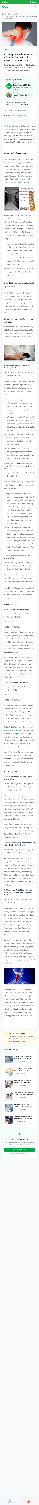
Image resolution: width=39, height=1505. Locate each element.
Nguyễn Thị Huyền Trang (22, 95)
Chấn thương (26, 862)
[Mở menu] (35, 7)
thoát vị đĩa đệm (14, 960)
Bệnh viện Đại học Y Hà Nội (14, 734)
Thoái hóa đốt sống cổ (12, 126)
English (34, 2)
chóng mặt (18, 182)
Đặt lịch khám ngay (19, 1149)
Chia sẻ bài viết (20, 115)
